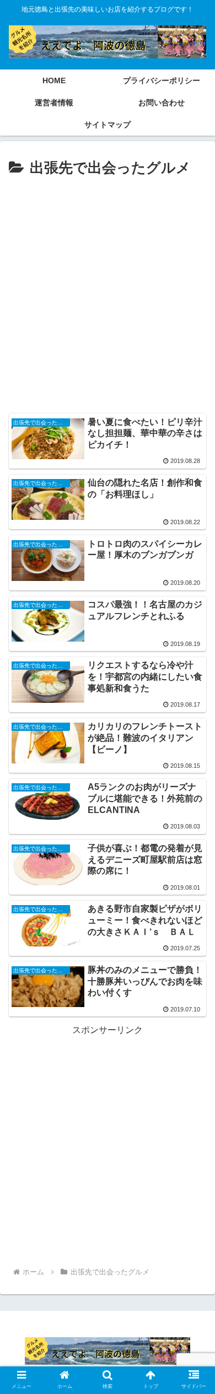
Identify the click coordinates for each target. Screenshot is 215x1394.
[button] (193, 1070)
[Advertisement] (107, 293)
